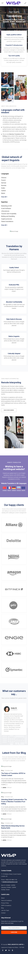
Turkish (3, 190)
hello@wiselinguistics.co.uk (9, 882)
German (3, 183)
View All (4, 197)
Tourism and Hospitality (8, 213)
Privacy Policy (5, 903)
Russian (3, 185)
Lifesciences (5, 211)
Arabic (3, 188)
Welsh (3, 193)
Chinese (3, 177)
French (3, 180)
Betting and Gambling (8, 216)
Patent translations (7, 221)
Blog (2, 770)
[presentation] (12, 738)
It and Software (6, 208)
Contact (3, 913)
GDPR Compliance (6, 905)
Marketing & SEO (6, 206)
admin (4, 787)
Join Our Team (5, 910)
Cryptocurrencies (6, 219)
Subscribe (14, 932)
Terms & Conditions (6, 900)
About (2, 898)
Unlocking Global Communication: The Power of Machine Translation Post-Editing (14, 802)
